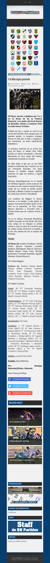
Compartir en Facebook (21, 379)
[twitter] (29, 2)
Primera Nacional (13, 85)
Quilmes (21, 85)
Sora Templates (17, 558)
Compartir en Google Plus (22, 393)
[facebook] (25, 2)
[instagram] (34, 2)
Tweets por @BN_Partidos (17, 541)
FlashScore (12, 512)
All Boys (36, 84)
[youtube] (39, 2)
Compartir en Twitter (20, 386)
